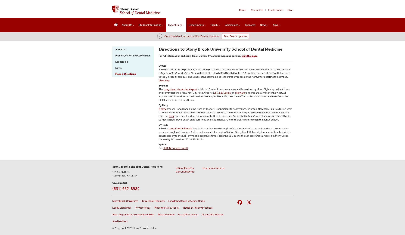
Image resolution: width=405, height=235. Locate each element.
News (263, 24)
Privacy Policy (143, 207)
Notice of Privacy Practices (198, 207)
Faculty (215, 24)
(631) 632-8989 (126, 188)
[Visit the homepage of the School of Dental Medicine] (116, 24)
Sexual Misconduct (188, 214)
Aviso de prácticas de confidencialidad (133, 214)
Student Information (150, 24)
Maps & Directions (125, 73)
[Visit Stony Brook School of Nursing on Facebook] (240, 203)
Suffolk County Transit (175, 148)
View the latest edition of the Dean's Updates (192, 36)
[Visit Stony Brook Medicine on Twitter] (249, 203)
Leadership (121, 61)
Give (290, 10)
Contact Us (257, 10)
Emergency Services (213, 168)
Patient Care (175, 24)
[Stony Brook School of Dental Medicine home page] (164, 10)
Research (250, 24)
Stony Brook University (125, 200)
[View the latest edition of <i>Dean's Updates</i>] (159, 37)
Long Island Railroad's (180, 128)
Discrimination (166, 214)
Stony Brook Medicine (153, 200)
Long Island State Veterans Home (186, 200)
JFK (216, 92)
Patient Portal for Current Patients (185, 170)
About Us (127, 24)
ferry (171, 115)
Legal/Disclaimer (122, 207)
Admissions (232, 24)
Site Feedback (120, 221)
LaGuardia (225, 92)
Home (242, 10)
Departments (196, 24)
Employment (275, 10)
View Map (164, 80)
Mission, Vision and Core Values (132, 55)
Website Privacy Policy (167, 207)
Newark (240, 92)
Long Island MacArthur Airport (180, 89)
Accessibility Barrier (213, 214)
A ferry (162, 108)
